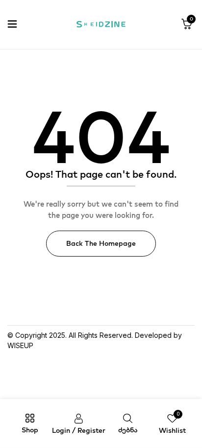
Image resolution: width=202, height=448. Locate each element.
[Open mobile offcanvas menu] (12, 24)
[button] (186, 24)
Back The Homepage (101, 243)
